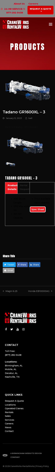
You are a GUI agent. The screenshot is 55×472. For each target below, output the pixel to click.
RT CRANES (31, 127)
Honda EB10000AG (39, 291)
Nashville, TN (12, 376)
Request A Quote (14, 401)
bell (30, 118)
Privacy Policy (42, 466)
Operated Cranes (14, 408)
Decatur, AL (11, 373)
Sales (8, 416)
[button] (50, 24)
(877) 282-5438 (13, 355)
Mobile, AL (10, 369)
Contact (9, 431)
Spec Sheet (37, 209)
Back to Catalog (14, 127)
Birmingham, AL (14, 365)
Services (9, 419)
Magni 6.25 (11, 291)
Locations (10, 404)
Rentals (9, 412)
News (8, 427)
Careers (9, 423)
